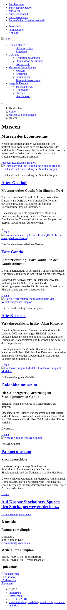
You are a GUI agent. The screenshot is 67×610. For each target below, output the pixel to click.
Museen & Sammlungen (22, 114)
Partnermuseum (16, 451)
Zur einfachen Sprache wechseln (27, 20)
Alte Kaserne (13, 315)
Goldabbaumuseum (19, 385)
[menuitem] (37, 26)
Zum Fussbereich (18, 17)
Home (12, 111)
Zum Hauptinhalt (18, 13)
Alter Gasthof (14, 182)
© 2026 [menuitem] (13, 589)
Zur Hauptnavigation (20, 7)
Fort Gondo (12, 252)
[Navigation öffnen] (2, 103)
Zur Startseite (16, 4)
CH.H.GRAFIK (18, 599)
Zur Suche (14, 10)
